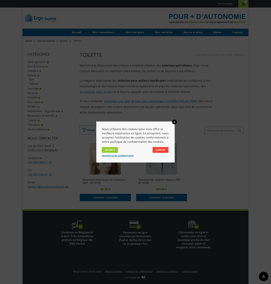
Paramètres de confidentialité (118, 155)
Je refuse (160, 149)
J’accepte (110, 149)
